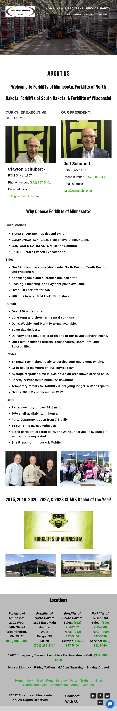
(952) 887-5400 (17, 641)
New (60, 8)
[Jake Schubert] (93, 696)
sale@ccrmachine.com (23, 196)
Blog (98, 680)
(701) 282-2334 (44, 645)
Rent (79, 8)
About (88, 14)
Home (50, 8)
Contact (103, 14)
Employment (59, 684)
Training (74, 14)
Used (69, 8)
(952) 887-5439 (95, 177)
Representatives (35, 684)
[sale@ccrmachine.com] (107, 696)
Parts (105, 8)
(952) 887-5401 (40, 182)
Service (92, 8)
